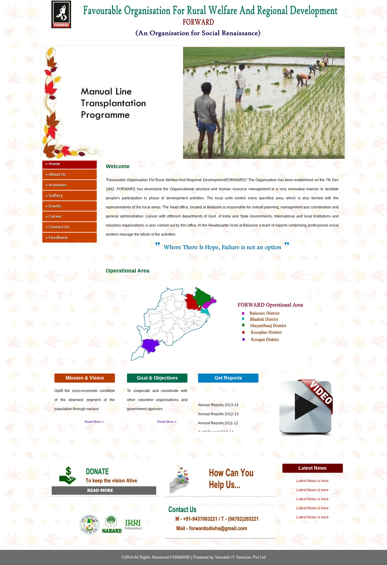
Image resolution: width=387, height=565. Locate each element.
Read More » (94, 421)
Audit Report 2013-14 (215, 429)
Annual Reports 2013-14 (218, 402)
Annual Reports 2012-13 (218, 411)
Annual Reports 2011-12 (218, 420)
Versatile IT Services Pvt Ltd (240, 557)
